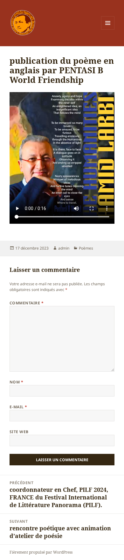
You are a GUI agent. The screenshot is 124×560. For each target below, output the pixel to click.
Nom (16, 382)
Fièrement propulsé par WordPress (41, 552)
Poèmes (86, 248)
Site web (19, 431)
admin (63, 248)
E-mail (18, 407)
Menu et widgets (107, 29)
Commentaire (27, 303)
